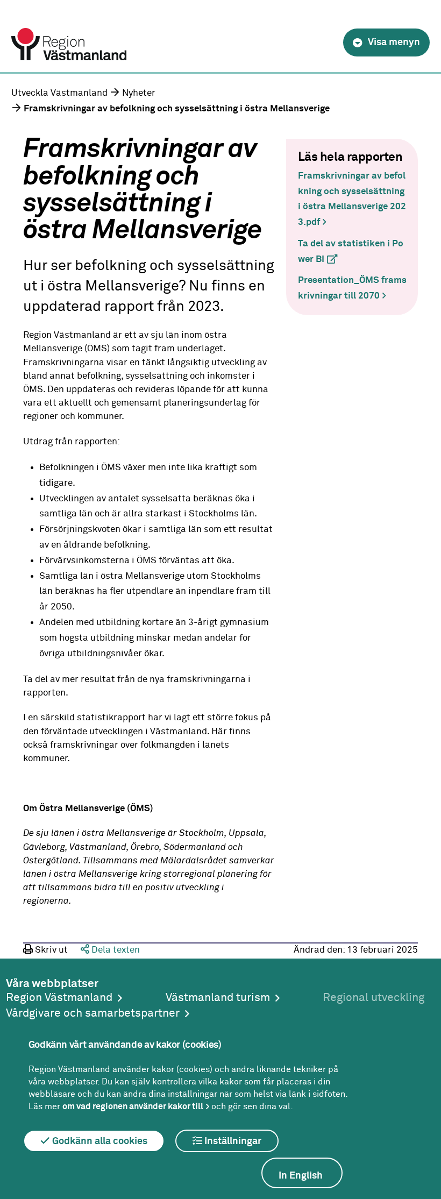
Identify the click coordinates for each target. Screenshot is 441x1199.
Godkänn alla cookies (98, 1141)
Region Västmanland (59, 998)
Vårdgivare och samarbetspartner (93, 1013)
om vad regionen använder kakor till (132, 1106)
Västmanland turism (218, 998)
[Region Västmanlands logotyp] (68, 32)
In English (301, 1176)
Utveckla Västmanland (59, 93)
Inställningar (231, 1141)
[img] (386, 42)
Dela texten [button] (114, 950)
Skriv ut (50, 950)
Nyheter (138, 93)
